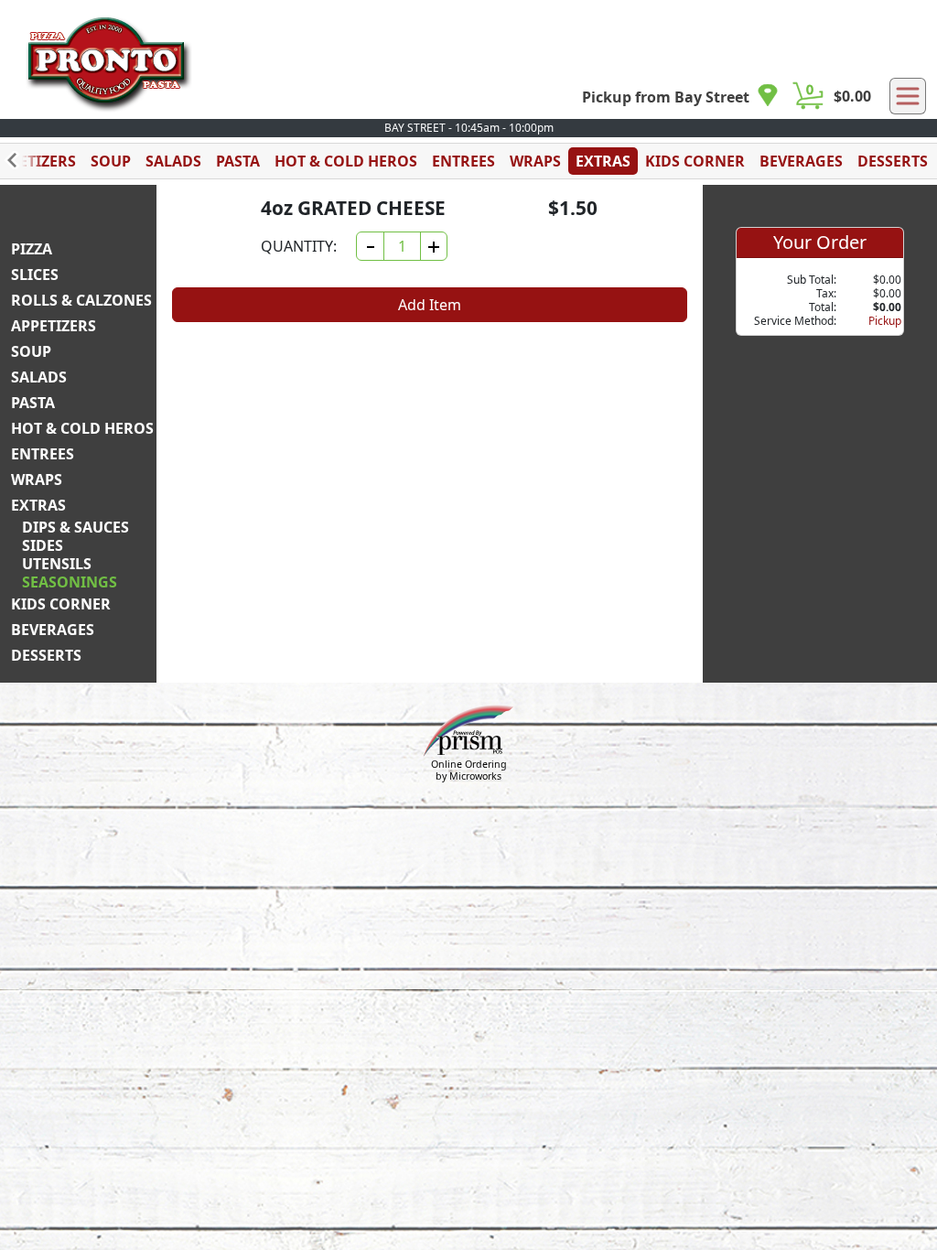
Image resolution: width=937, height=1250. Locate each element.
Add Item (429, 305)
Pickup (884, 321)
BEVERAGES (801, 161)
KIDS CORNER (695, 161)
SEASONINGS (69, 582)
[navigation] (680, 96)
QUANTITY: (299, 246)
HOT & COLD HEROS (346, 161)
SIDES (42, 545)
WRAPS (535, 161)
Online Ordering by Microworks (469, 770)
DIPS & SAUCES (75, 527)
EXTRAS (603, 161)
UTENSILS (57, 564)
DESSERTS (892, 161)
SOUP (111, 161)
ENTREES (463, 161)
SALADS (173, 161)
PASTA (238, 161)
